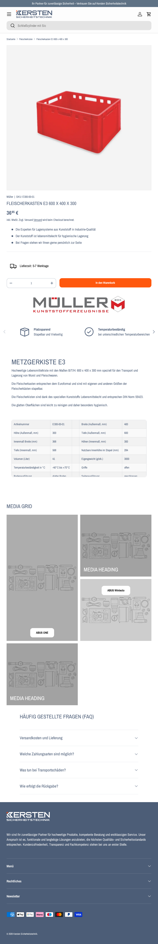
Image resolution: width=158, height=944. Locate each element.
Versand (38, 220)
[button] (148, 14)
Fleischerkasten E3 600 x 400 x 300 (52, 39)
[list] (79, 117)
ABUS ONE (42, 632)
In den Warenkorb (105, 283)
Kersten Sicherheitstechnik (25, 934)
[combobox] (79, 25)
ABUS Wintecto (115, 590)
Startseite (11, 39)
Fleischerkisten (26, 39)
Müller (10, 197)
